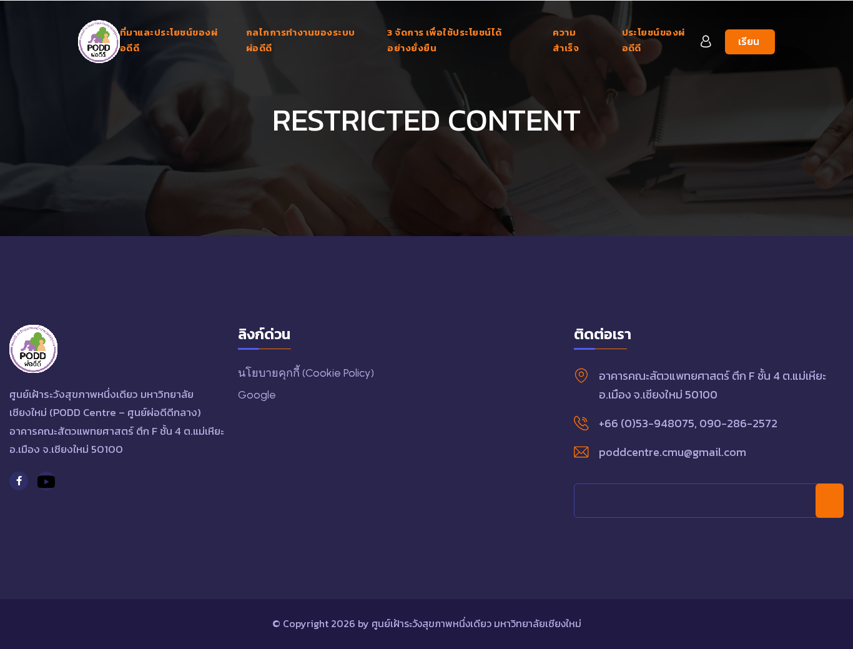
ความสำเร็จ (566, 40)
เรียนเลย (748, 44)
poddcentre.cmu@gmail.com (672, 451)
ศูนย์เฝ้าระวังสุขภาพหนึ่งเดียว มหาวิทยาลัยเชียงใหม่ (476, 623)
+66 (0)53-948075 (646, 423)
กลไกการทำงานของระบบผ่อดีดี (300, 40)
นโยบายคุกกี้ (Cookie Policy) (306, 373)
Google (257, 395)
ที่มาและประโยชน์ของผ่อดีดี (168, 40)
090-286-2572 (738, 423)
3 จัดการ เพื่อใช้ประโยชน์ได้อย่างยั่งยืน (444, 40)
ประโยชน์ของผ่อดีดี (653, 40)
